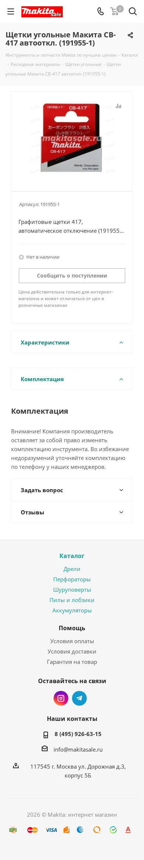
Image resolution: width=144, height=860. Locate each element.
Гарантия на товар (72, 661)
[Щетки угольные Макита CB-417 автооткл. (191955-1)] (72, 138)
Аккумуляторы (72, 610)
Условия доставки (72, 651)
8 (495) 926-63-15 (78, 734)
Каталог (72, 556)
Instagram (61, 698)
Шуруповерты (72, 589)
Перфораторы (72, 579)
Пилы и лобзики (72, 600)
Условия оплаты (72, 641)
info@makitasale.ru (78, 749)
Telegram (79, 698)
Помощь (72, 628)
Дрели (72, 568)
